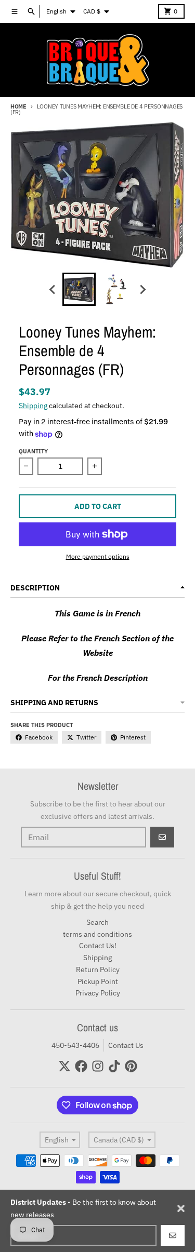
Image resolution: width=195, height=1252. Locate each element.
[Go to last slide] (53, 289)
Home (18, 106)
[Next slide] (142, 289)
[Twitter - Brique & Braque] (64, 1066)
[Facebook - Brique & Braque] (81, 1066)
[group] (79, 289)
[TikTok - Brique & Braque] (114, 1066)
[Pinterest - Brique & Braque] (131, 1066)
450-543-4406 (75, 1045)
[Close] (181, 1208)
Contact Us (126, 1045)
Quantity (33, 451)
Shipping (33, 405)
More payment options (97, 556)
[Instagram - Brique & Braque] (98, 1066)
